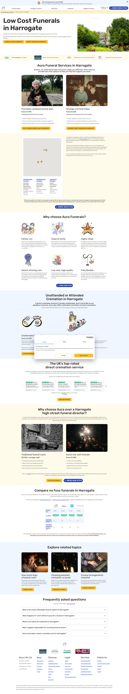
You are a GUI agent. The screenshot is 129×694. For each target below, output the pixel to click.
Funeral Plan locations (53, 663)
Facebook (99, 660)
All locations (50, 660)
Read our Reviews (64, 399)
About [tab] (84, 341)
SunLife (29, 473)
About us (50, 669)
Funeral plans (16, 8)
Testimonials (39, 669)
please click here (71, 603)
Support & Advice (88, 8)
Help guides (50, 671)
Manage (63, 355)
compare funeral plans (45, 499)
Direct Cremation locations (54, 666)
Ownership (67, 674)
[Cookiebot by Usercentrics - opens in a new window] (87, 337)
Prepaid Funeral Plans (85, 660)
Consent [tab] (44, 342)
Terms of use (67, 666)
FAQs (49, 677)
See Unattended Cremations (31, 353)
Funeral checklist (88, 588)
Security (66, 660)
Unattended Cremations (86, 671)
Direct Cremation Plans (86, 663)
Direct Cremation (84, 669)
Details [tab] (64, 341)
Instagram (99, 666)
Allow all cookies (84, 355)
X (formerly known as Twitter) (103, 663)
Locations (70, 8)
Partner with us (40, 660)
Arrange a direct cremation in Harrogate (81, 128)
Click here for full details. (85, 3)
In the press (39, 666)
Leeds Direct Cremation (53, 180)
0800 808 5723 (119, 8)
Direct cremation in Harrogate (36, 41)
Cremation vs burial (59, 589)
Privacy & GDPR (68, 663)
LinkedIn (99, 669)
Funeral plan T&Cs (69, 669)
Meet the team (40, 663)
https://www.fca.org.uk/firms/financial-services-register (57, 687)
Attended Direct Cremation (86, 674)
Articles (50, 674)
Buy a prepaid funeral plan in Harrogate (36, 128)
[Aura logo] (3, 8)
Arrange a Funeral (36, 8)
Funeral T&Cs (68, 671)
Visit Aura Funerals (54, 480)
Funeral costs (27, 589)
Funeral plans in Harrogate (13, 41)
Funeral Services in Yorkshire (7, 12)
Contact (38, 671)
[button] (44, 150)
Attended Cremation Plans (86, 666)
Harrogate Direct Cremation (27, 180)
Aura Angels (50, 679)
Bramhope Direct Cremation (41, 180)
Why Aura (54, 8)
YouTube (99, 671)
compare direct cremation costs (61, 499)
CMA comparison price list (70, 677)
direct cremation (83, 138)
